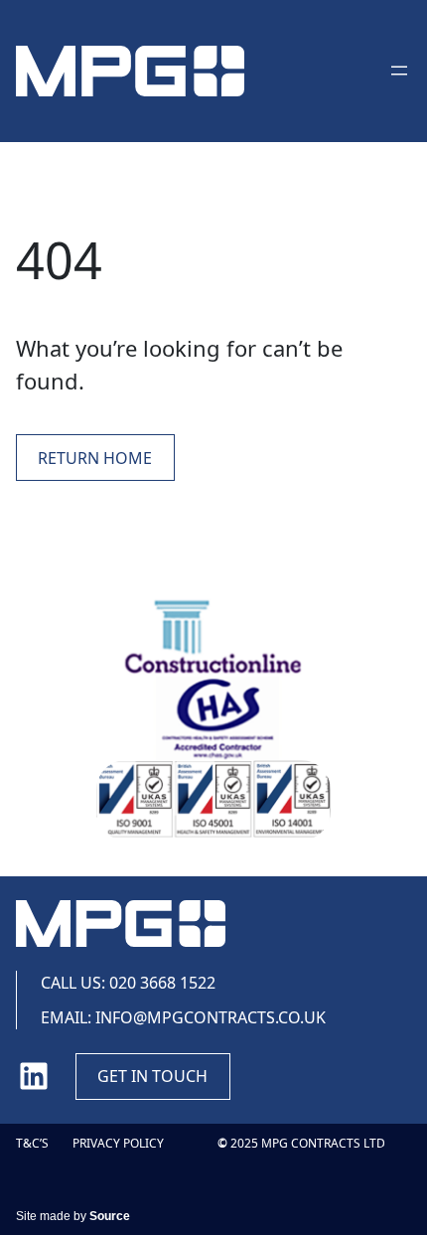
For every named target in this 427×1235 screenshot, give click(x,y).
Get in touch (152, 1076)
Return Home (95, 458)
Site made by (73, 1216)
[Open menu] (399, 70)
